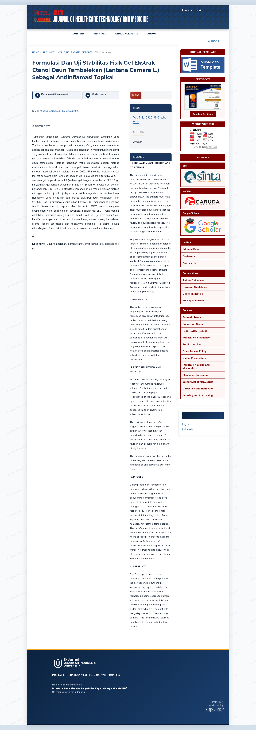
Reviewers (189, 256)
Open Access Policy (194, 351)
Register (187, 10)
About (152, 33)
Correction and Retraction (198, 388)
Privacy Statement (193, 300)
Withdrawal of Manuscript (198, 381)
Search (216, 41)
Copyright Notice (193, 293)
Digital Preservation (194, 358)
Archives (100, 33)
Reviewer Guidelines (195, 287)
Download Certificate (203, 114)
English (186, 424)
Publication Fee (192, 344)
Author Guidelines (193, 280)
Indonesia (187, 429)
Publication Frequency (196, 337)
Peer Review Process (195, 330)
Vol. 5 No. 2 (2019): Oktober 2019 (78, 52)
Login (199, 10)
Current (78, 33)
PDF (136, 95)
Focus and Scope (193, 324)
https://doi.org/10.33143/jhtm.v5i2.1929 (59, 111)
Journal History (192, 317)
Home (35, 52)
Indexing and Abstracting (198, 395)
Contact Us (189, 263)
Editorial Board (191, 249)
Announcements (126, 33)
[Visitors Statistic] (203, 138)
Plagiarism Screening (195, 375)
